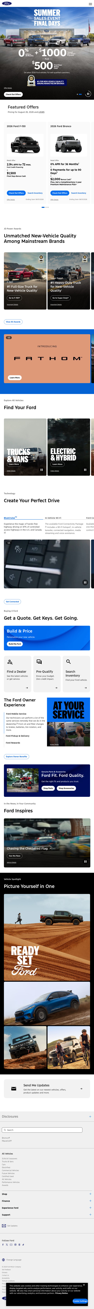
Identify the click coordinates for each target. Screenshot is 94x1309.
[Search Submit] (5, 1130)
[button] (78, 94)
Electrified (6, 1167)
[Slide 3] (47, 591)
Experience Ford (10, 1208)
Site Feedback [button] (6, 1270)
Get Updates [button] (12, 1226)
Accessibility (6, 1278)
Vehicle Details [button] (11, 862)
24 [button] (46, 526)
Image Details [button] (54, 744)
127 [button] (5, 532)
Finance (6, 1201)
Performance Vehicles (11, 1182)
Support (6, 1214)
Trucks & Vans (7, 1161)
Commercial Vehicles (10, 1170)
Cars (4, 1164)
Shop (4, 1194)
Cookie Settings (80, 1301)
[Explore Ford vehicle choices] (68, 1047)
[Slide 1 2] (81, 94)
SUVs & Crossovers (9, 1158)
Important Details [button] (12, 304)
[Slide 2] (46, 591)
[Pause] (88, 94)
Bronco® (6, 1138)
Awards (5, 1185)
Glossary (4, 1272)
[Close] (84, 1287)
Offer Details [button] (11, 200)
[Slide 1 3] (47, 207)
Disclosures (10, 1116)
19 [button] (17, 723)
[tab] (23, 517)
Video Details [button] (11, 471)
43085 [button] (41, 112)
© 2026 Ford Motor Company (11, 1267)
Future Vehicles (8, 1173)
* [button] (37, 290)
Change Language (13, 1260)
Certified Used (8, 1176)
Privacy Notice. (61, 1293)
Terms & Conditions (8, 1281)
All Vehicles (7, 1153)
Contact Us (5, 1275)
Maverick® (7, 1141)
